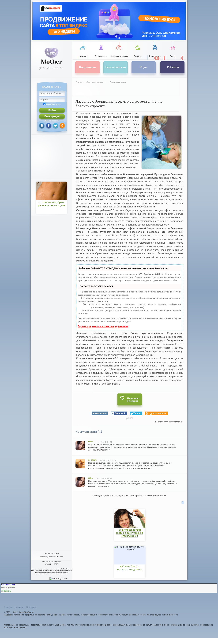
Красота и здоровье (95, 82)
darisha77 (92, 460)
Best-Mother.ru (67, 569)
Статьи (79, 82)
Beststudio (52, 557)
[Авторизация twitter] (51, 125)
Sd (46, 557)
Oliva (90, 442)
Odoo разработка (8, 585)
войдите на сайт (112, 495)
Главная (8, 607)
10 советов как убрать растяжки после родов (51, 204)
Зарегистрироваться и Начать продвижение (103, 326)
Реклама (19, 607)
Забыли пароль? (52, 121)
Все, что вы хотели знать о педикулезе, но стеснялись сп (129, 533)
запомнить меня (53, 105)
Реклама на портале (51, 562)
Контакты (31, 607)
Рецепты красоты (117, 82)
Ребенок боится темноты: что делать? (129, 568)
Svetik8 (42, 557)
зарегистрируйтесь (135, 495)
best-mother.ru (175, 422)
